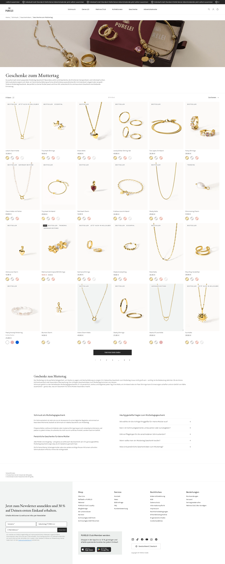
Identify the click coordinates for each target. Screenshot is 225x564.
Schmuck (71, 9)
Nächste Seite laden (112, 352)
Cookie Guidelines (156, 521)
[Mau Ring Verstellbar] (202, 246)
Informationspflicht (157, 506)
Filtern (8, 97)
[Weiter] (130, 360)
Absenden (62, 530)
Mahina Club (101, 9)
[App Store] (88, 549)
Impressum (154, 509)
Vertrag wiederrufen (193, 502)
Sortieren (212, 97)
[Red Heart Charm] (94, 186)
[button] (209, 9)
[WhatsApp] (151, 539)
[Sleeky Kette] (166, 186)
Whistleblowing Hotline (158, 515)
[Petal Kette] (166, 246)
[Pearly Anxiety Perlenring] (23, 307)
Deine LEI (85, 9)
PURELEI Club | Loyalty (86, 506)
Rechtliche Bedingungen (159, 512)
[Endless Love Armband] (130, 186)
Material (81, 502)
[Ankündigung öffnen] (112, 2)
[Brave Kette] (94, 125)
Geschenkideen (25, 17)
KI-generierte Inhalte (157, 518)
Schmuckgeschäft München (88, 521)
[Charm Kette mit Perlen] (23, 186)
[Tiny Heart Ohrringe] (59, 125)
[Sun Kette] (202, 307)
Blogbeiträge (83, 509)
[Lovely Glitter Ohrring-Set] (130, 125)
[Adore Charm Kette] (94, 307)
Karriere (81, 515)
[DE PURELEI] (9, 9)
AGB (151, 499)
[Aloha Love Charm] (23, 246)
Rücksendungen (192, 496)
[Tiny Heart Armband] (59, 186)
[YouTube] (146, 539)
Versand (189, 499)
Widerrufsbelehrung (157, 496)
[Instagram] (132, 539)
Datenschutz (155, 502)
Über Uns (81, 496)
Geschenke (133, 9)
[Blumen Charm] (59, 307)
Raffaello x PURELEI (85, 499)
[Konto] (213, 9)
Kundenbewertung (121, 509)
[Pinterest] (156, 539)
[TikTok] (137, 539)
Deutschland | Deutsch (148, 546)
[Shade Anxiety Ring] (130, 246)
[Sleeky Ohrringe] (130, 307)
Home (8, 17)
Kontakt (117, 496)
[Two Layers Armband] (166, 125)
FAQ (115, 506)
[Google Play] (104, 549)
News (116, 499)
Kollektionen (117, 9)
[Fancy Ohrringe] (202, 125)
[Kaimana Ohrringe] (94, 246)
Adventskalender (150, 9)
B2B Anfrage (118, 502)
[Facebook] (142, 539)
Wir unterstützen (84, 512)
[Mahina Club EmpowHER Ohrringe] (59, 246)
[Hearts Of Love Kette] (166, 307)
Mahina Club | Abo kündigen (196, 506)
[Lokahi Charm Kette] (23, 125)
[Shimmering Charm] (202, 186)
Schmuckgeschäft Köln (87, 518)
